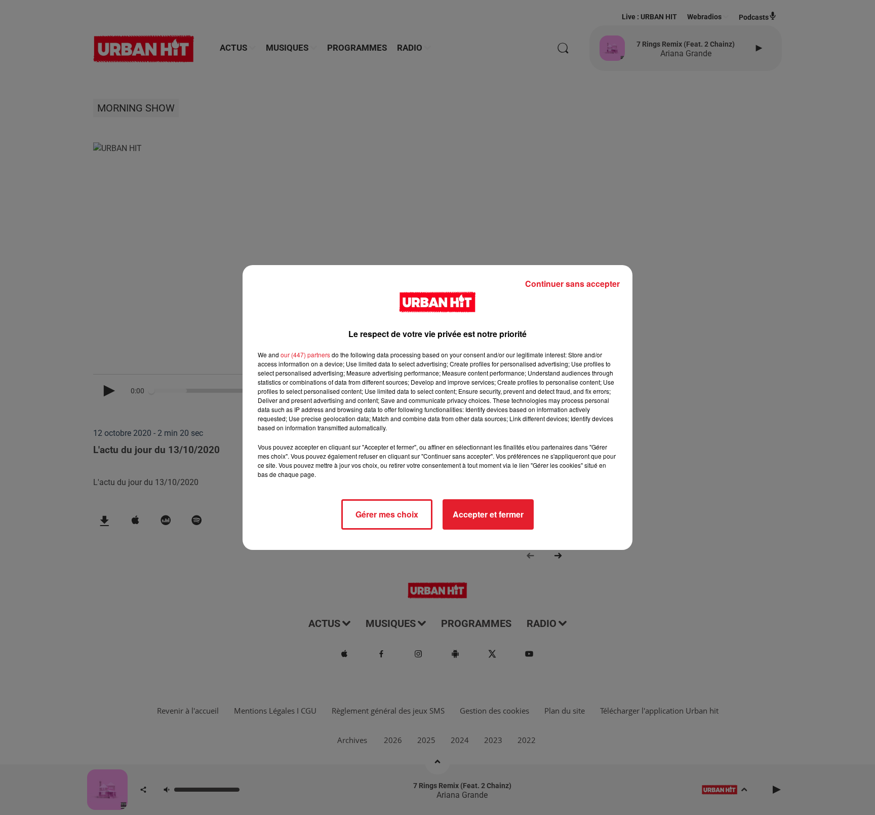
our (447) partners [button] (305, 354)
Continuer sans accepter (572, 283)
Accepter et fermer (488, 514)
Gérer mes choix (386, 514)
